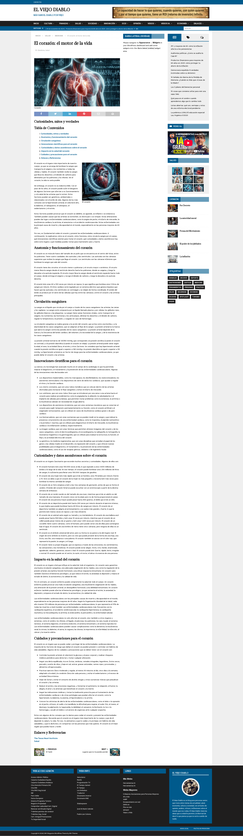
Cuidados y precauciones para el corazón (59, 154)
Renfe (79, 780)
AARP (125, 799)
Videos (151, 23)
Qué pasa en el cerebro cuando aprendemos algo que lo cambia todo (186, 99)
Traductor (81, 793)
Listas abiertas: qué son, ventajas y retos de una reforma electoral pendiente (188, 107)
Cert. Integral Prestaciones (41, 816)
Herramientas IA (129, 783)
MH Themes (73, 833)
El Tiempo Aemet (83, 785)
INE (32, 793)
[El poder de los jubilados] (173, 246)
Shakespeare (82, 803)
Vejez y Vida (127, 812)
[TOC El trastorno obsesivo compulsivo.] (188, 171)
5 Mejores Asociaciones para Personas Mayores (141, 794)
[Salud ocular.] (199, 179)
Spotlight (184, 297)
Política (200, 287)
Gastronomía (175, 282)
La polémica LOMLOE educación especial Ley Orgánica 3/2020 (188, 114)
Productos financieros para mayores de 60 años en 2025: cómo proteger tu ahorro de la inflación (187, 63)
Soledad (172, 297)
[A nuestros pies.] (177, 179)
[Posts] (174, 37)
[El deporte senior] (177, 188)
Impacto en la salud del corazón (55, 151)
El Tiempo (81, 788)
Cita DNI (34, 788)
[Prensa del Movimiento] (173, 233)
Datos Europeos (37, 798)
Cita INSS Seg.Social (38, 790)
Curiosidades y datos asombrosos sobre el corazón (64, 147)
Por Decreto (185, 205)
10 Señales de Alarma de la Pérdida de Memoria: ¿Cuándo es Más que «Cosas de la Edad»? (188, 80)
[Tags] (188, 37)
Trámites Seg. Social (38, 814)
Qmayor (126, 810)
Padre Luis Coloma (84, 814)
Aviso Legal (184, 828)
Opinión (137, 23)
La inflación (185, 256)
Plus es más (127, 807)
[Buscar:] (196, 28)
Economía (182, 23)
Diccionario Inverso (84, 795)
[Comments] (202, 37)
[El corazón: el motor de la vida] (199, 188)
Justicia (187, 282)
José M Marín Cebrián (85, 809)
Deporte (194, 278)
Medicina (41, 50)
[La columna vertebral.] (177, 171)
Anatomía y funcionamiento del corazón (59, 137)
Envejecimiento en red (131, 802)
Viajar (171, 301)
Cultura (48, 23)
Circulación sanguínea (51, 140)
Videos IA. (165, 23)
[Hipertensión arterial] (188, 188)
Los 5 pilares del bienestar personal (185, 87)
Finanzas (63, 23)
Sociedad (92, 23)
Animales (173, 278)
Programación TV (83, 782)
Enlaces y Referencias (51, 158)
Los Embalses (82, 790)
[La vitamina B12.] (199, 171)
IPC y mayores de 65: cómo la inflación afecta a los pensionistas (187, 47)
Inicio (36, 23)
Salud (78, 23)
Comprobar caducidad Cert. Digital (44, 806)
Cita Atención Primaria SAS (41, 785)
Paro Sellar (35, 795)
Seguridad (182, 292)
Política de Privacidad (202, 828)
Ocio (124, 23)
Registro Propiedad (38, 803)
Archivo (183, 278)
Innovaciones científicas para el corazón (59, 144)
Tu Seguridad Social (38, 819)
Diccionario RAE (83, 798)
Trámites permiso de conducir (42, 811)
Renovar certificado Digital (41, 809)
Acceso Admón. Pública (39, 777)
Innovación (109, 23)
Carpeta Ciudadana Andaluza (42, 782)
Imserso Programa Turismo (41, 801)
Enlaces (198, 23)
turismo (196, 297)
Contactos (37, 2)
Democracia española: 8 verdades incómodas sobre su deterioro (185, 71)
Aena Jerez (81, 777)
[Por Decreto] (173, 208)
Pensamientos (175, 287)
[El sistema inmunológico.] (188, 179)
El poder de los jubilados (190, 244)
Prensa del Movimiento (190, 231)
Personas (189, 287)
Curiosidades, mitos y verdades (55, 133)
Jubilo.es (126, 804)
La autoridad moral (188, 218)
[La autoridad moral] (173, 221)
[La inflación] (173, 259)
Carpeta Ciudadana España (41, 780)
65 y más (126, 796)
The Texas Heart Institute (46, 738)
